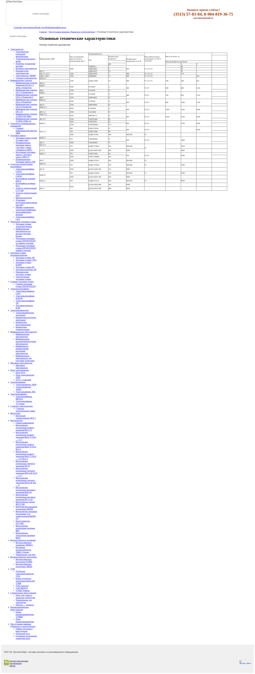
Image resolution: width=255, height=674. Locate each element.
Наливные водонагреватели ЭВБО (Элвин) (23, 549)
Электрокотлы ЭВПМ (26, 76)
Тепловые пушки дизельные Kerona (24, 225)
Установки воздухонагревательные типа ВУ (26, 202)
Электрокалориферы (19, 289)
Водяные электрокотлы (26, 68)
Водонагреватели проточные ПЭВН (24, 560)
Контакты (61, 27)
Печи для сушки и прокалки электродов (25, 596)
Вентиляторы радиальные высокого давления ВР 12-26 (25, 497)
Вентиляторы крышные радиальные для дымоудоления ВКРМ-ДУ (26, 515)
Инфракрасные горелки (21, 80)
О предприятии (28, 27)
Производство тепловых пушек (23, 273)
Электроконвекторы (19, 310)
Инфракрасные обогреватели (23, 332)
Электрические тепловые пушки (23, 278)
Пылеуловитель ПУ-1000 (23, 522)
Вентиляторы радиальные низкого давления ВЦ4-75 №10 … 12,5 (26, 436)
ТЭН (12, 569)
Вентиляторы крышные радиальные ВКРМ (26, 508)
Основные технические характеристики (26, 637)
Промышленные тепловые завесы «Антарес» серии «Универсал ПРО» (24, 146)
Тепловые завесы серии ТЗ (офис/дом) (26, 139)
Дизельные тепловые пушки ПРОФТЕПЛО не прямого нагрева (26, 240)
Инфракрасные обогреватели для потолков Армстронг (25, 358)
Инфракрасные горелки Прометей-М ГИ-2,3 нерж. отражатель (26, 85)
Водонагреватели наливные (23, 540)
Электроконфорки (18, 394)
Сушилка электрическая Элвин (25, 409)
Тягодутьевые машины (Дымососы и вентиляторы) (22, 625)
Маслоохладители (24, 198)
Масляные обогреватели (21, 363)
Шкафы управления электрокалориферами (26, 208)
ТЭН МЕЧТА (22, 588)
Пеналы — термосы (25, 605)
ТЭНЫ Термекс (23, 590)
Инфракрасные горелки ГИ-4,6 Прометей (26, 105)
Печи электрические (19, 370)
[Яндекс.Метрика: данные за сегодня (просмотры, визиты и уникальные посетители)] (245, 662)
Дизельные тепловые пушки (23, 222)
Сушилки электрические (21, 406)
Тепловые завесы (18, 135)
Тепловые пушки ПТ (25, 267)
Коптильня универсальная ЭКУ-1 (26, 417)
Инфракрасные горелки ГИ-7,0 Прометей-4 (26, 91)
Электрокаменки (18, 382)
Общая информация (25, 423)
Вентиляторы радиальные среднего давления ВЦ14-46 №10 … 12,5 (26, 472)
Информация (51, 27)
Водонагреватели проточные (23, 557)
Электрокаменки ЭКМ (26, 384)
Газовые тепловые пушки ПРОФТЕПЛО (26, 285)
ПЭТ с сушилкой (23, 380)
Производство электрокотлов (22, 72)
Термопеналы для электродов (24, 601)
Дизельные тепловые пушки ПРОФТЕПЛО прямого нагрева (26, 248)
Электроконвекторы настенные (25, 314)
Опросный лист (23, 633)
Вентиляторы (16, 420)
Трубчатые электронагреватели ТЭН (25, 573)
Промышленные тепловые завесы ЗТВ (25, 160)
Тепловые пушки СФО (26, 260)
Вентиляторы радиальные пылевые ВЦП (25, 535)
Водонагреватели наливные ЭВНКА (24, 543)
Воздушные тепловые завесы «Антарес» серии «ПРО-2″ (25, 154)
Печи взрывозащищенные (25, 620)
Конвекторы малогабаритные (23, 323)
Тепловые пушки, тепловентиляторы (18, 254)
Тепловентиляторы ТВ (26, 269)
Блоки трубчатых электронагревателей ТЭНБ (25, 580)
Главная (17, 27)
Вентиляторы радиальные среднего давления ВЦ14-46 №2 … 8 (26, 481)
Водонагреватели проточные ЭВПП (24, 565)
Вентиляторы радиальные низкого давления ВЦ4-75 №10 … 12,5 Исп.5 (26, 455)
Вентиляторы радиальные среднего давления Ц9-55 (25, 463)
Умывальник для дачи (25, 554)
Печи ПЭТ (20, 372)
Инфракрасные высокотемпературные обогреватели (26, 341)
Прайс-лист (40, 27)
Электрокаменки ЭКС (26, 392)
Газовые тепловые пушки (22, 281)
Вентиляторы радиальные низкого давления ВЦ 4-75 (25, 427)
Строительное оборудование (23, 593)
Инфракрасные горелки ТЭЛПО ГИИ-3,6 (26, 120)
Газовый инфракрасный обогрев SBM (26, 130)
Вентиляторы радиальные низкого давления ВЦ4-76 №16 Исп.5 (26, 445)
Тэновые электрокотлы (26, 78)
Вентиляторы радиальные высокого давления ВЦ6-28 (25, 489)
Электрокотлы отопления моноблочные (22, 54)
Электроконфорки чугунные (24, 402)
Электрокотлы (16, 49)
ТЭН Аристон (22, 586)
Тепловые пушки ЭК (25, 258)
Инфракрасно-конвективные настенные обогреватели (22, 350)
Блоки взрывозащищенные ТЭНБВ (25, 614)
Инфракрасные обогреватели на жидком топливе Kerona (23, 232)
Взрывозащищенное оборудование (19, 608)
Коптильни (15, 413)
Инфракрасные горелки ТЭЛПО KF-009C (26, 115)
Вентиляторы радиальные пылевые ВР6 (25, 528)
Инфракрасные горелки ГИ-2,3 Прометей (26, 100)
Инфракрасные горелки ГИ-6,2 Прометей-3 (26, 96)
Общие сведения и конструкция (24, 630)
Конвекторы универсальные (23, 328)
